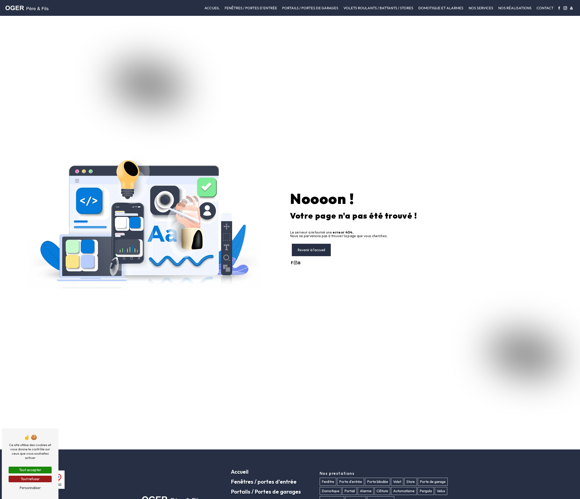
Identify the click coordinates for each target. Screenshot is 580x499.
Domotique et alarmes (440, 8)
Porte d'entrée (350, 482)
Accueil (212, 8)
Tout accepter (30, 470)
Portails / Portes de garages (310, 8)
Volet (397, 482)
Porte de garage (433, 482)
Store (410, 482)
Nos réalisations (515, 8)
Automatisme (404, 491)
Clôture (382, 491)
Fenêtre (328, 482)
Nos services (481, 8)
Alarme (366, 491)
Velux (441, 491)
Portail (349, 491)
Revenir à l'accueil (311, 250)
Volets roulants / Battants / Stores (378, 8)
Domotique (330, 491)
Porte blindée (377, 482)
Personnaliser (30, 487)
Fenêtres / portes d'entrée (251, 8)
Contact (544, 8)
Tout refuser (30, 479)
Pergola (426, 491)
